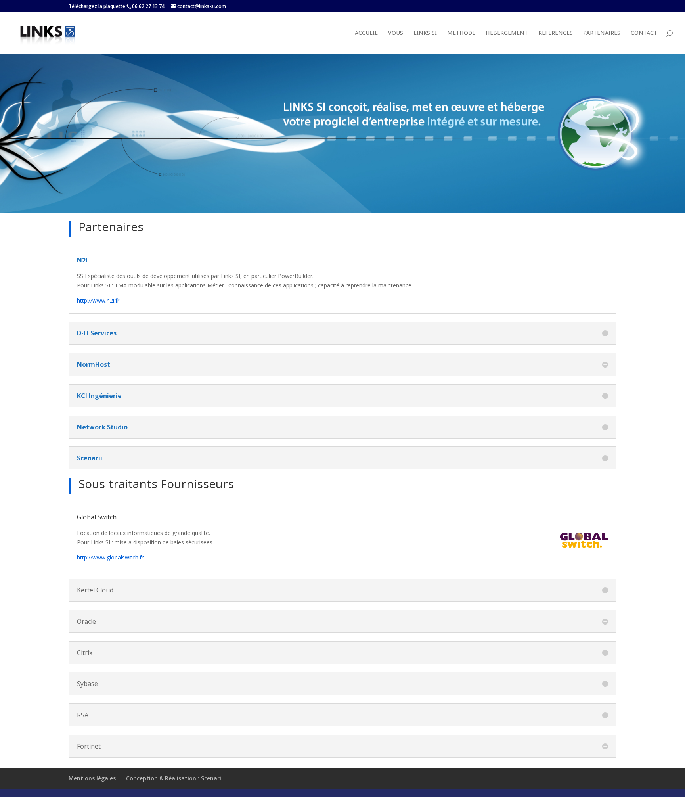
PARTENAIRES (601, 33)
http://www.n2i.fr (98, 300)
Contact (644, 33)
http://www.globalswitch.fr (110, 557)
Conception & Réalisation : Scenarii (174, 778)
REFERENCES (555, 33)
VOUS (395, 33)
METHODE (461, 33)
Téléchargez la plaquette (97, 6)
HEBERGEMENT (507, 33)
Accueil (366, 33)
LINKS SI (425, 33)
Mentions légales (92, 778)
